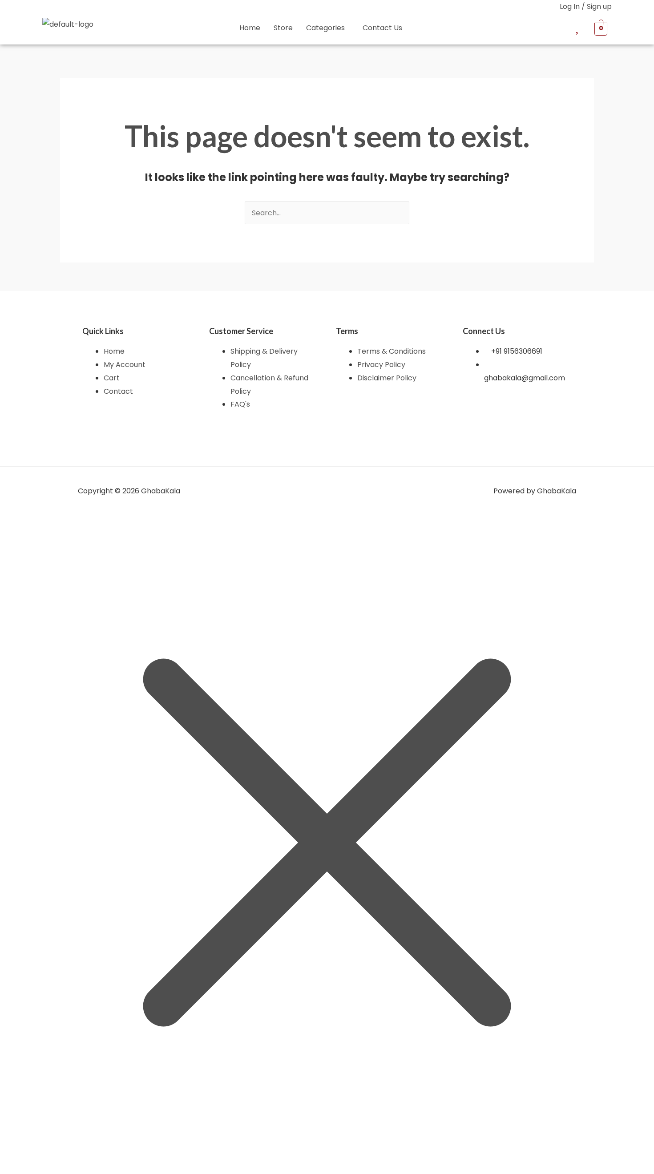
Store (283, 28)
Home (249, 28)
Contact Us (382, 28)
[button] (327, 28)
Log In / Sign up (586, 6)
